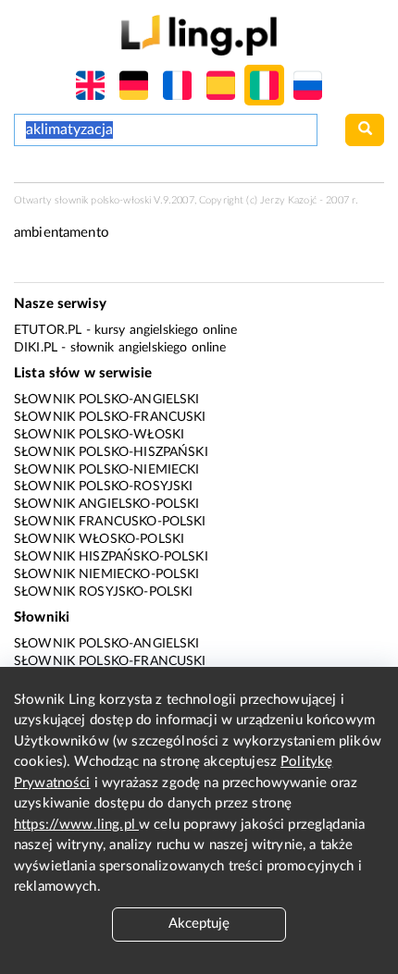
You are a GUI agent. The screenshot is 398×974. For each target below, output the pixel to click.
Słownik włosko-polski (99, 539)
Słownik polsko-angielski (107, 399)
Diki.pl (35, 347)
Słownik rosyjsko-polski (103, 592)
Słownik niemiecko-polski (107, 574)
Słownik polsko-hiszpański (111, 452)
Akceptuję (199, 924)
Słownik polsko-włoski (99, 434)
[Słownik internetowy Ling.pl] (198, 35)
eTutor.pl (47, 330)
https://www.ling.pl (76, 825)
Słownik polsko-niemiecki (107, 469)
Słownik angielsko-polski (107, 504)
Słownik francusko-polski (110, 521)
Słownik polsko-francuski (110, 417)
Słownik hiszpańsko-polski (111, 556)
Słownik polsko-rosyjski (103, 486)
